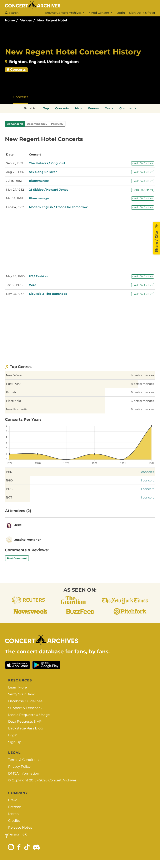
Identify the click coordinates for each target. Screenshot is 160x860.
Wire (32, 285)
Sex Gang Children (43, 172)
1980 (9, 480)
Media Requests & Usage (29, 715)
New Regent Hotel (52, 20)
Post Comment (17, 558)
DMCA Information (23, 773)
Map (78, 108)
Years (109, 108)
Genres (93, 108)
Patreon (14, 807)
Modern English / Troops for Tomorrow (58, 207)
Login (120, 13)
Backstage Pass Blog (25, 728)
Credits (14, 821)
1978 (9, 489)
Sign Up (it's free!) (142, 13)
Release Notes (20, 827)
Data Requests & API (25, 721)
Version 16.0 (18, 834)
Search (13, 13)
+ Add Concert (99, 13)
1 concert (147, 480)
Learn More (17, 687)
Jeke (18, 525)
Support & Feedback (25, 708)
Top (46, 108)
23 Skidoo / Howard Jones (48, 189)
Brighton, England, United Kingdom (44, 61)
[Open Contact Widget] (6, 836)
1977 (9, 497)
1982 (9, 472)
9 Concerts (16, 70)
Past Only (57, 123)
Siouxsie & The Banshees (48, 294)
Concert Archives (62, 780)
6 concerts (146, 472)
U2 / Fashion (38, 276)
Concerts (20, 97)
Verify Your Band (21, 694)
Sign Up (14, 742)
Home (10, 20)
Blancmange (39, 181)
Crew (12, 800)
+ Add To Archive (142, 163)
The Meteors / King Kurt (47, 163)
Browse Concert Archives (63, 13)
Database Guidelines (25, 701)
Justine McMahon (27, 540)
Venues (26, 20)
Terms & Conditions (24, 760)
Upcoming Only (37, 123)
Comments (127, 108)
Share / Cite (156, 241)
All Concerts (15, 123)
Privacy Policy (19, 767)
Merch (13, 814)
